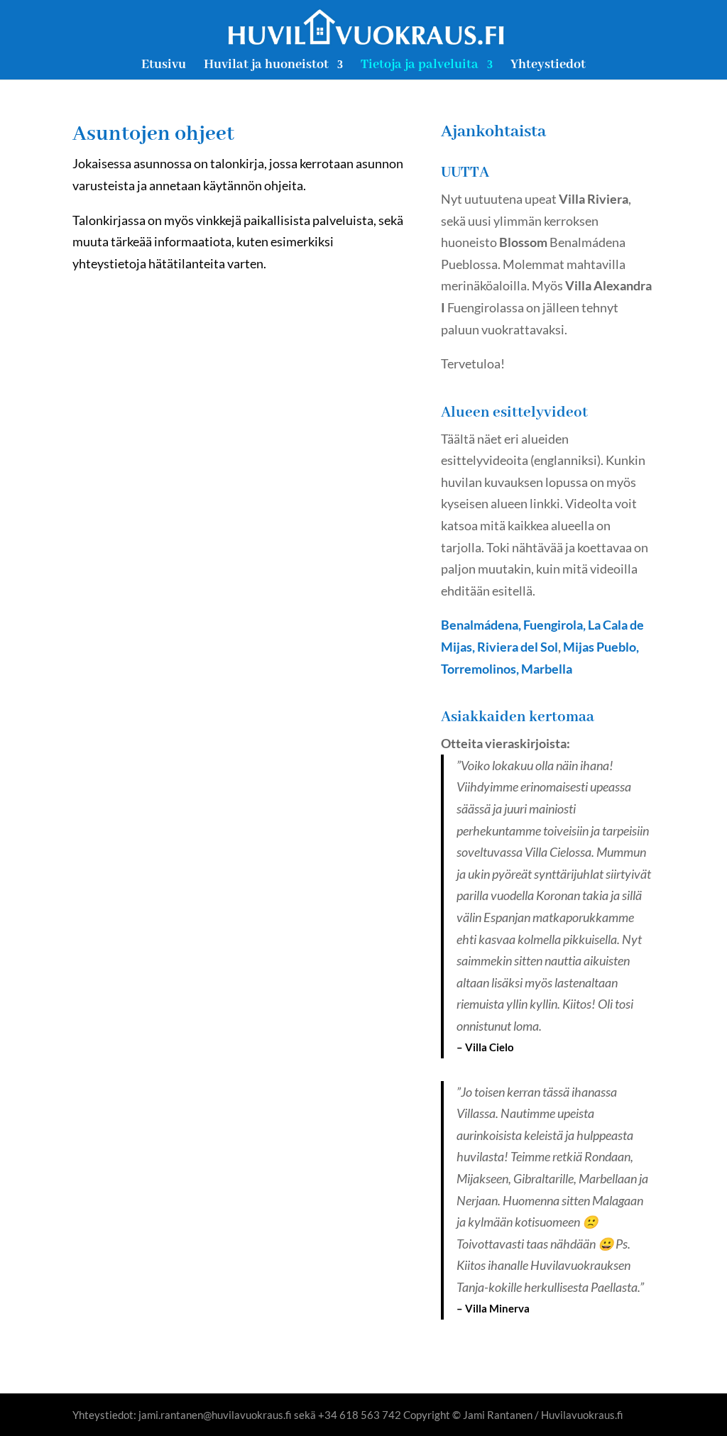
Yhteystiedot (548, 66)
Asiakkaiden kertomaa (517, 717)
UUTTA (465, 172)
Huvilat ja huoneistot (266, 66)
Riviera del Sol (517, 646)
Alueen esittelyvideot (514, 412)
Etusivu (163, 66)
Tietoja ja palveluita (420, 66)
